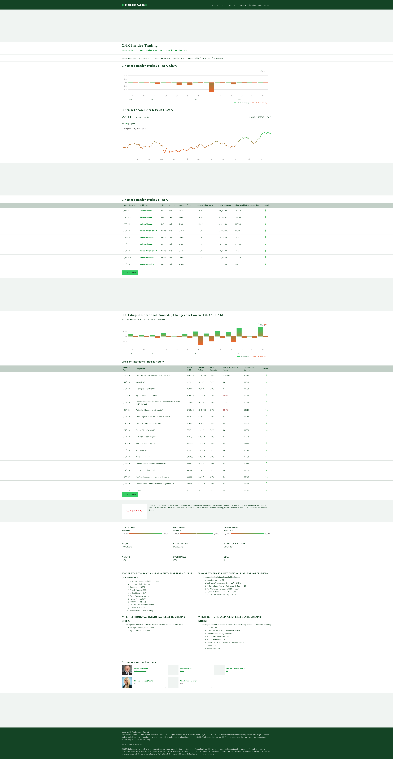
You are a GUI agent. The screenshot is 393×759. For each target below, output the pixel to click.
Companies (241, 5)
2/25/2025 (126, 251)
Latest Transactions (227, 5)
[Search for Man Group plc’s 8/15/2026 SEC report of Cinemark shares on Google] (266, 451)
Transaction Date (129, 205)
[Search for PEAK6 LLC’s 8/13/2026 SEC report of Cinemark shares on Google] (266, 491)
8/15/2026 (126, 450)
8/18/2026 (126, 417)
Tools (260, 5)
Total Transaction (224, 205)
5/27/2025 (126, 237)
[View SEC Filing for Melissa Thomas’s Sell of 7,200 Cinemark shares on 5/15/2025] (265, 245)
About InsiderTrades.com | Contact (135, 732)
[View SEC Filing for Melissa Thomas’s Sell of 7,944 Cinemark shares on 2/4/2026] (265, 211)
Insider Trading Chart (130, 50)
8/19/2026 (126, 403)
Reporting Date (126, 368)
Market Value (201, 368)
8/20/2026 (126, 389)
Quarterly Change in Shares (230, 368)
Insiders (215, 5)
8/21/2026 (126, 382)
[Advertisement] (183, 25)
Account (267, 5)
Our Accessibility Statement (132, 744)
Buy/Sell (172, 205)
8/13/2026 (126, 484)
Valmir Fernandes (147, 237)
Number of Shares (186, 205)
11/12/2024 (127, 257)
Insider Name (145, 205)
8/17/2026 (126, 423)
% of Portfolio (213, 368)
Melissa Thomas (146, 211)
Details (266, 205)
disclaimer (185, 751)
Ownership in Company (249, 368)
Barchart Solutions (186, 749)
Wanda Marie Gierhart (148, 231)
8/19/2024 (126, 264)
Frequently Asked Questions (171, 50)
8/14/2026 (126, 463)
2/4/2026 (126, 211)
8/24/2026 (126, 375)
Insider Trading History (149, 50)
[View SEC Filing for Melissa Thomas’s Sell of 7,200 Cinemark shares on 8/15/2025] (265, 225)
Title (163, 205)
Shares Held (190, 368)
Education (252, 5)
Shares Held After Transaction (247, 205)
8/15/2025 (126, 224)
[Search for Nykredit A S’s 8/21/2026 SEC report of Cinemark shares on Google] (266, 383)
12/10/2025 (127, 217)
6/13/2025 (126, 231)
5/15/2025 (126, 244)
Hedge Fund (140, 369)
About (186, 50)
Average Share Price (205, 205)
